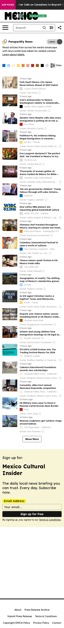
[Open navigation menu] (5, 28)
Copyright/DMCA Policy (16, 622)
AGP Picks (8, 4)
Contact (56, 622)
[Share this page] (59, 28)
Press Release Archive (37, 609)
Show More (32, 439)
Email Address (14, 501)
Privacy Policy (41, 622)
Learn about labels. (13, 54)
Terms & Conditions (50, 519)
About (17, 609)
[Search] (44, 27)
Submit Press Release (19, 616)
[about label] (21, 88)
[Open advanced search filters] (51, 27)
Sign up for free (32, 514)
